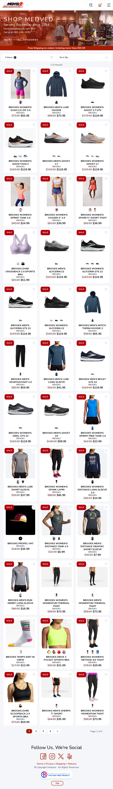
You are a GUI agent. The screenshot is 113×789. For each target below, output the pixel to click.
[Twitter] (60, 756)
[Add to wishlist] (34, 71)
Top (57, 783)
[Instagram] (52, 756)
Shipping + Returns (66, 763)
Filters (10, 57)
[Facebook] (43, 756)
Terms (40, 763)
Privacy (50, 763)
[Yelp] (69, 756)
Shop (7, 40)
